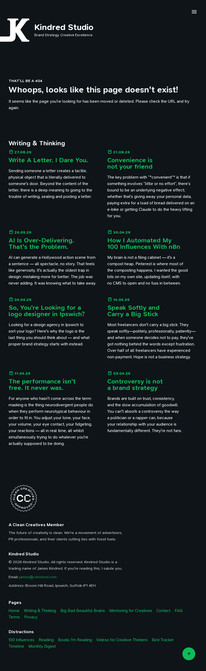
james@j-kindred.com (38, 577)
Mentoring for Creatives (130, 610)
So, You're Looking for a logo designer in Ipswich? (47, 310)
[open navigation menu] (194, 13)
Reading (46, 640)
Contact (163, 610)
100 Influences (21, 640)
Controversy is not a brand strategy (135, 384)
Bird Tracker (163, 640)
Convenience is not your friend (130, 163)
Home (14, 610)
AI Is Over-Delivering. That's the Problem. (41, 243)
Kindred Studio (64, 27)
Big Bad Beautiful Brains (82, 610)
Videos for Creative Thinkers (122, 640)
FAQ (179, 610)
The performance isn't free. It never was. (42, 384)
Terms (14, 617)
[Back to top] (188, 653)
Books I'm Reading (75, 640)
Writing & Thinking (40, 610)
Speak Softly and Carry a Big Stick (133, 310)
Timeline (16, 646)
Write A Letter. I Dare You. (48, 160)
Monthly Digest (42, 646)
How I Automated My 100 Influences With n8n (143, 243)
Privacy (31, 617)
